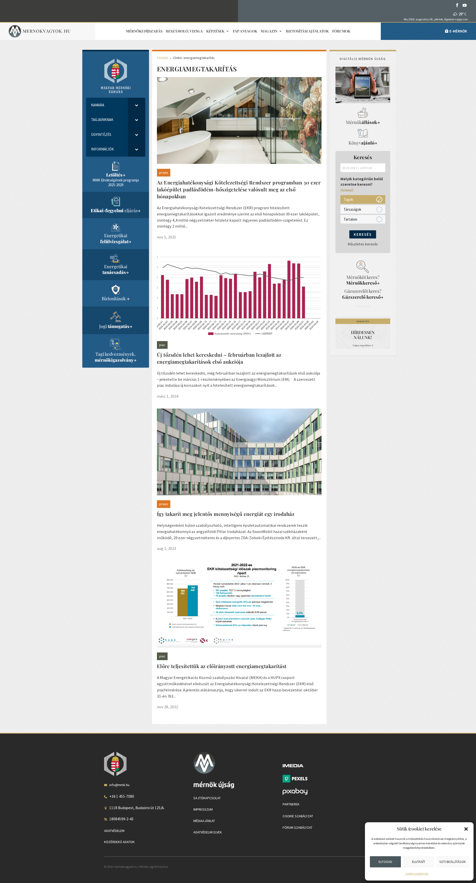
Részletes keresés (363, 244)
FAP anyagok (245, 31)
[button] (466, 828)
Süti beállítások (452, 861)
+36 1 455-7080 (121, 796)
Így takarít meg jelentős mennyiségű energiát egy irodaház (226, 513)
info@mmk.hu (119, 785)
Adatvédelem (114, 830)
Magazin (269, 31)
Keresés (363, 234)
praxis (163, 172)
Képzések (215, 31)
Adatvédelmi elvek (207, 832)
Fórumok (341, 31)
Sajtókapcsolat (207, 798)
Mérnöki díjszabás (144, 31)
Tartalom (350, 219)
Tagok (348, 199)
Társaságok (352, 209)
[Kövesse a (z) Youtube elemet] (465, 5)
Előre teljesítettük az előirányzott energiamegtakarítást (222, 666)
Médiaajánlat (204, 821)
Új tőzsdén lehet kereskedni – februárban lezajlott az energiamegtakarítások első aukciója (219, 358)
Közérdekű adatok (119, 842)
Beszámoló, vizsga (184, 31)
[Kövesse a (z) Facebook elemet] (457, 5)
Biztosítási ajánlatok (307, 31)
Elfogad (385, 861)
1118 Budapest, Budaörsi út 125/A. (136, 807)
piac (162, 345)
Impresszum (203, 809)
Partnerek (291, 804)
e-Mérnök (458, 31)
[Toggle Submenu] (136, 105)
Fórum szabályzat (297, 827)
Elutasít (418, 861)
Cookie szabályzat (416, 873)
